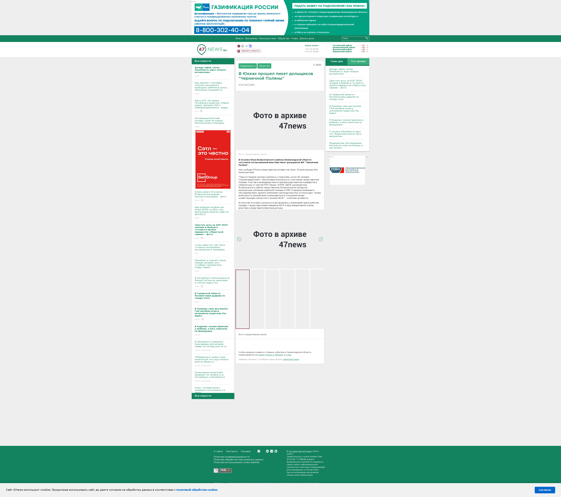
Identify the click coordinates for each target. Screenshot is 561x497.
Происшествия (267, 38)
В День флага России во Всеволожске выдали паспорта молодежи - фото (210, 196)
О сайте (218, 451)
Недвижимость (247, 66)
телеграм (246, 46)
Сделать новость (250, 51)
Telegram (271, 451)
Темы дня (336, 61)
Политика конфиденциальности (232, 457)
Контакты (231, 451)
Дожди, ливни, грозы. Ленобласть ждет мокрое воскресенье (344, 71)
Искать (367, 38)
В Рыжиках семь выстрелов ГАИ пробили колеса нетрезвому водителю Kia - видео (345, 109)
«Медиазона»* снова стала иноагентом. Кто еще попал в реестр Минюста (211, 361)
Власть (240, 38)
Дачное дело (307, 38)
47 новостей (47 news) (300, 451)
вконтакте (242, 46)
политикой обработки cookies (196, 490)
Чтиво (294, 38)
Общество (283, 38)
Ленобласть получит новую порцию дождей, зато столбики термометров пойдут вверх (210, 265)
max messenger (250, 46)
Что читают (358, 61)
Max (276, 451)
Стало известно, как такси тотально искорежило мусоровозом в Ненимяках (210, 249)
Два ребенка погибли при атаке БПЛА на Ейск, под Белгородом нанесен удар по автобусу (211, 212)
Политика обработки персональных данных (239, 460)
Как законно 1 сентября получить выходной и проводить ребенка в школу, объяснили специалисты (211, 88)
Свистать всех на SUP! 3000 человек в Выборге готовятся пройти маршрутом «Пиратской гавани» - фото (347, 84)
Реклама (245, 451)
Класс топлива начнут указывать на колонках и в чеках (210, 392)
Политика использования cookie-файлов (236, 462)
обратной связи (291, 359)
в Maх (288, 355)
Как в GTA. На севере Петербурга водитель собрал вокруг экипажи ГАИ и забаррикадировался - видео (212, 106)
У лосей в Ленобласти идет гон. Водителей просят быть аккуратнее (345, 134)
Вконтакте (267, 451)
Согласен (545, 490)
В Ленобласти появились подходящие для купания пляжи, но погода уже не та (210, 346)
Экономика (251, 38)
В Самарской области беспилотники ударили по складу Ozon (344, 97)
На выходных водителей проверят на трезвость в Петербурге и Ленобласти (210, 377)
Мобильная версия (238, 46)
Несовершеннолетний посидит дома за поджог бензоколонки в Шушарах (209, 122)
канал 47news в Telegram (270, 355)
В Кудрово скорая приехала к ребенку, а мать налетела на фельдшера (346, 122)
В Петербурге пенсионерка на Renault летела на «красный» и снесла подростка (212, 282)
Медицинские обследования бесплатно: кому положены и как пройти (345, 145)
